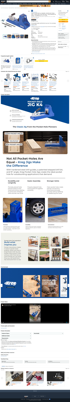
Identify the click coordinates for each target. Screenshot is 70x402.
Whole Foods (34, 3)
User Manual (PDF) (4, 328)
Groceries (29, 3)
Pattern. (63, 24)
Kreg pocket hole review (7, 305)
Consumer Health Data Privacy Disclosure (35, 399)
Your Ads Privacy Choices (45, 399)
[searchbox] (28, 1)
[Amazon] (3, 1)
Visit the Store (63, 296)
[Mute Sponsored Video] (22, 380)
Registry (56, 3)
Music (59, 3)
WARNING (3, 366)
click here (24, 346)
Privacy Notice (28, 399)
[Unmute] (68, 322)
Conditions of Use (23, 399)
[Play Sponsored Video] (35, 376)
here (15, 344)
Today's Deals (39, 3)
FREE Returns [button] (33, 25)
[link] (17, 61)
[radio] (5, 36)
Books (43, 3)
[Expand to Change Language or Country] (37, 396)
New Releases (25, 3)
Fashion (52, 3)
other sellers (42, 26)
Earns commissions (13, 304)
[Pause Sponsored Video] (22, 378)
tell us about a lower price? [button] (11, 349)
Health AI (5, 3)
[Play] (1, 322)
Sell (49, 3)
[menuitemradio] (66, 322)
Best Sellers (20, 3)
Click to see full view (16, 33)
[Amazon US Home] (26, 397)
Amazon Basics (15, 3)
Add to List (59, 41)
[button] (2, 4)
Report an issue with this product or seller (38, 53)
